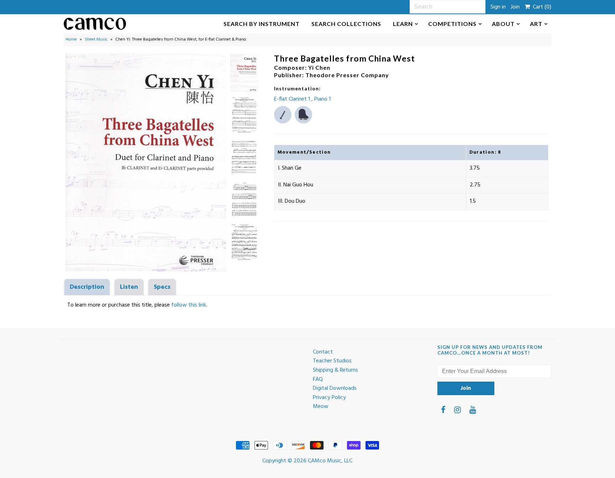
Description (87, 287)
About (503, 23)
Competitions (452, 23)
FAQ (318, 379)
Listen (129, 287)
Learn (403, 23)
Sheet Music (96, 39)
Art (536, 23)
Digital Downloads (335, 388)
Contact (323, 352)
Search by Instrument (262, 23)
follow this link (188, 305)
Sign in (498, 7)
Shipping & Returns (335, 370)
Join (515, 7)
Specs (162, 287)
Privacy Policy (329, 397)
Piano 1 (322, 99)
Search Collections (346, 23)
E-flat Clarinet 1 (292, 99)
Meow (320, 406)
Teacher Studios (332, 361)
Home (71, 39)
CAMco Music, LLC (330, 461)
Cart (540, 7)
